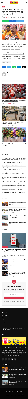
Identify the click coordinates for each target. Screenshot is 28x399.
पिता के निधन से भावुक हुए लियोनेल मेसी (8, 165)
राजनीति (3, 6)
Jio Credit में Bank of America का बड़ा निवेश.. (10, 162)
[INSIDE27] (14, 2)
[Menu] (2, 2)
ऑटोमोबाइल (7, 395)
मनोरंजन (22, 395)
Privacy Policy (12, 302)
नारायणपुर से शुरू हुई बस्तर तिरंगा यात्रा (8, 189)
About (3, 317)
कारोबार (20, 394)
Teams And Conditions (6, 324)
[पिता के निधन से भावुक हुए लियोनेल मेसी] (5, 267)
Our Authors (4, 315)
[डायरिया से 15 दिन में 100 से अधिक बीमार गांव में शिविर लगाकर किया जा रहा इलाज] (5, 217)
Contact (3, 319)
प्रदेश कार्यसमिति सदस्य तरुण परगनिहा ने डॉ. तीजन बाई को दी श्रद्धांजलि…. (14, 192)
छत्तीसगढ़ (16, 394)
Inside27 (17, 391)
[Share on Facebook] (12, 21)
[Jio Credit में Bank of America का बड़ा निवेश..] (5, 261)
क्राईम (19, 395)
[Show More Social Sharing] (25, 21)
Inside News (8, 17)
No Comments (22, 17)
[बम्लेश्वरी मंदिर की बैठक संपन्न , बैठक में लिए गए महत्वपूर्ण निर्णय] (5, 224)
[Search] (26, 2)
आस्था (12, 395)
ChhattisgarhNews (6, 62)
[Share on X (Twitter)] (20, 21)
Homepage (4, 326)
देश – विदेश (11, 394)
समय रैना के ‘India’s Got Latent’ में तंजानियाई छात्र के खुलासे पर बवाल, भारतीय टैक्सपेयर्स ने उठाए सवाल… (17, 273)
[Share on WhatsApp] (5, 21)
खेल (15, 395)
